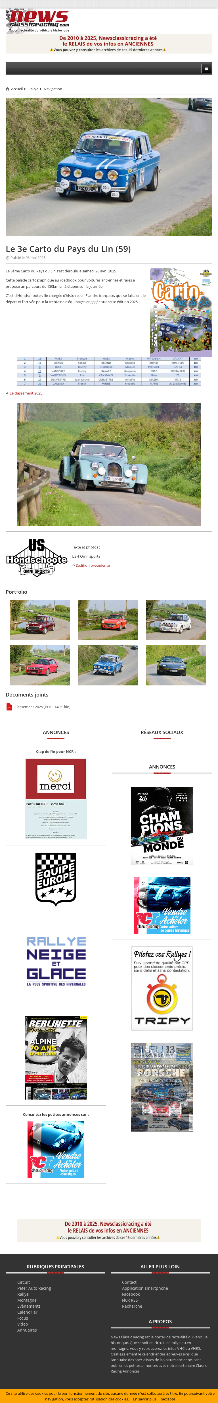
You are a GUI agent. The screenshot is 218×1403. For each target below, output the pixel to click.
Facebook (131, 1294)
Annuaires (27, 1330)
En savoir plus (144, 1399)
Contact (129, 1282)
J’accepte (168, 1399)
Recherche (132, 1306)
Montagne (27, 1300)
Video (22, 1324)
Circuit (23, 1282)
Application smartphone (145, 1288)
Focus (22, 1318)
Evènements (29, 1306)
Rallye (33, 88)
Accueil (17, 88)
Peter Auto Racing (34, 1288)
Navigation (53, 88)
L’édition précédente (93, 565)
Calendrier (27, 1312)
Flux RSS (130, 1300)
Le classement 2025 (26, 393)
